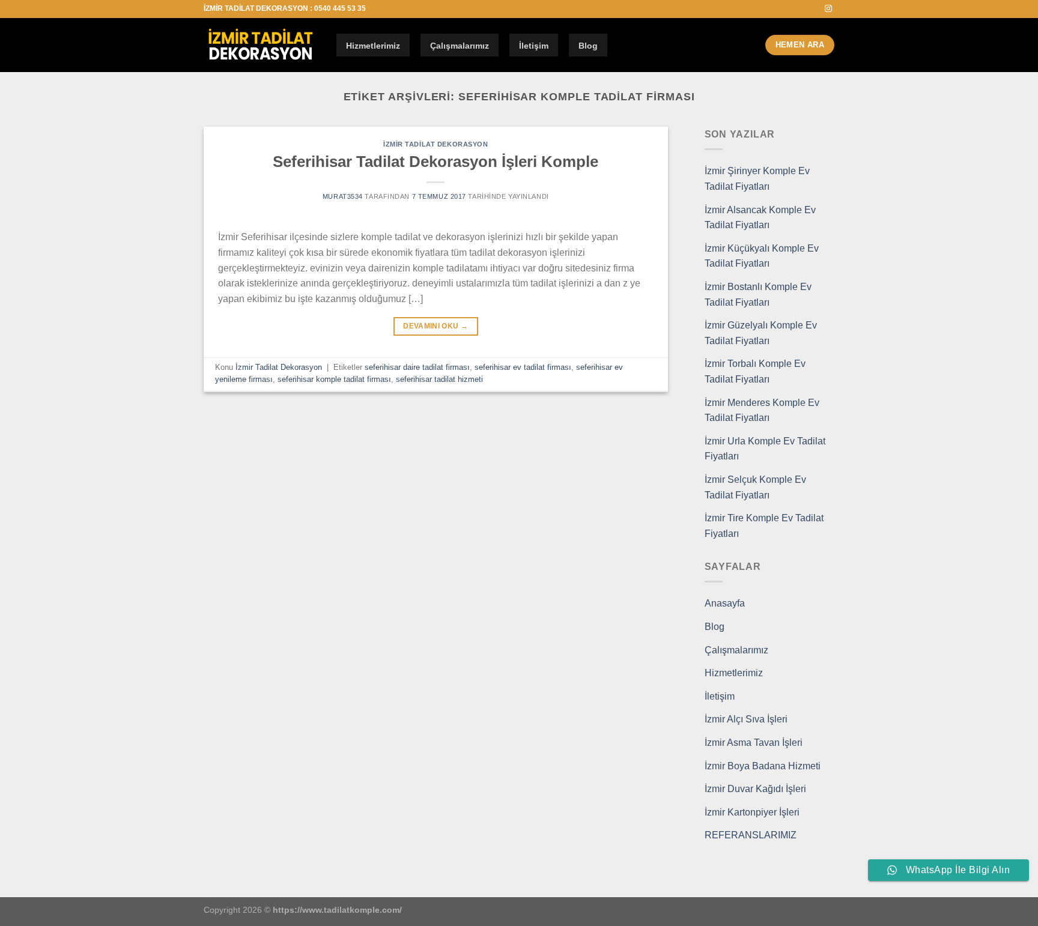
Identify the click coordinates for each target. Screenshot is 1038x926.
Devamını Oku (435, 326)
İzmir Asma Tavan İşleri (754, 742)
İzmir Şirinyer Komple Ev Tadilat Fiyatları (757, 179)
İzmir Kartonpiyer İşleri (752, 812)
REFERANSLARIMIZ (751, 835)
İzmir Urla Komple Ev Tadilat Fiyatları (765, 449)
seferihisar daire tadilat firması (417, 367)
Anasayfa (725, 603)
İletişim (533, 45)
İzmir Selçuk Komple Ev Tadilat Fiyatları (755, 487)
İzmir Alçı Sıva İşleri (746, 719)
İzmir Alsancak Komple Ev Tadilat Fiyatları (760, 218)
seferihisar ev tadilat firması (523, 367)
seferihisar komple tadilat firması (334, 379)
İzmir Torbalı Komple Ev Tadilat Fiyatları (755, 371)
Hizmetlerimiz (373, 45)
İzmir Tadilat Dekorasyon (435, 144)
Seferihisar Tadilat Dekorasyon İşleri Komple (435, 161)
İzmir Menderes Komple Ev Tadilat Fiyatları (762, 410)
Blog (588, 45)
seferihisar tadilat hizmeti (439, 379)
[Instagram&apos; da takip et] (828, 9)
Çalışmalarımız (459, 45)
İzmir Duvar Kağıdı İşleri (755, 789)
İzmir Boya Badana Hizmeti (763, 766)
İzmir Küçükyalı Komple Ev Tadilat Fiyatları (762, 256)
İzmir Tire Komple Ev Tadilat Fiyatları (764, 526)
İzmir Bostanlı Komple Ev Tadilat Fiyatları (758, 294)
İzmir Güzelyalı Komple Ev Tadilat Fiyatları (761, 333)
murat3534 (343, 196)
